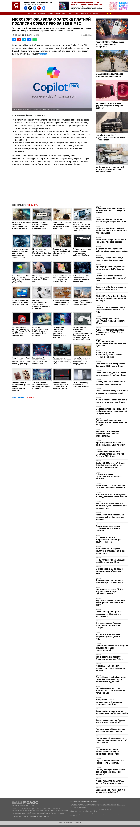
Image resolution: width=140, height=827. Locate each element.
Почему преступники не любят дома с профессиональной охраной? (110, 772)
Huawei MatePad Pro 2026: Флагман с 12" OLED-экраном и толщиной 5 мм (110, 690)
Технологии (66, 14)
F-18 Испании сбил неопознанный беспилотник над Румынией (111, 343)
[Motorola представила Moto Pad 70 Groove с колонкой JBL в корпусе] (42, 319)
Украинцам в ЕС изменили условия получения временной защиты (110, 668)
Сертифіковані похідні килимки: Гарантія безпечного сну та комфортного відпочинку (111, 679)
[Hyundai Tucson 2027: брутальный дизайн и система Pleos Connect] (112, 123)
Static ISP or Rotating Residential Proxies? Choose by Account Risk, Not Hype (111, 298)
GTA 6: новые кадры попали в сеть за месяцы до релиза (109, 75)
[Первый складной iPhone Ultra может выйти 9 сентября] (21, 292)
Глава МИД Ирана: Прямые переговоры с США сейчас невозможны (109, 614)
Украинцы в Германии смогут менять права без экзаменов (109, 258)
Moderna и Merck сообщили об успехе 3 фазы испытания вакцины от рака (110, 169)
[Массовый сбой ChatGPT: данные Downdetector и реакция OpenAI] (62, 374)
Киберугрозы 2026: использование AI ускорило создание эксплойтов (109, 702)
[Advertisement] (52, 184)
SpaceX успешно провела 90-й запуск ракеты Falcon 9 (110, 791)
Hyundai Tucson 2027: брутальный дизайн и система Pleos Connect (110, 137)
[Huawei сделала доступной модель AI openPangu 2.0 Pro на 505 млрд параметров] (21, 319)
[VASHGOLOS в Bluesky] (43, 8)
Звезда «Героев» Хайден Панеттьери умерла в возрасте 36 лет (110, 321)
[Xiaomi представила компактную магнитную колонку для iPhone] (62, 214)
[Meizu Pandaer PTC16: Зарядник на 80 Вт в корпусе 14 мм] (42, 267)
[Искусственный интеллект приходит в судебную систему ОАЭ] (62, 349)
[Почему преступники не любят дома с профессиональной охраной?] (42, 292)
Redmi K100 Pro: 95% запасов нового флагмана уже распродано (110, 44)
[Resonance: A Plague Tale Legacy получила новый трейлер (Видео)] (21, 214)
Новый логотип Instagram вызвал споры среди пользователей (112, 391)
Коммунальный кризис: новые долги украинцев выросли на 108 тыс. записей (111, 740)
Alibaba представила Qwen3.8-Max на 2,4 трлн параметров (110, 782)
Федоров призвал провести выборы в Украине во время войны (112, 249)
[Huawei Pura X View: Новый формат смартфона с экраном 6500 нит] (112, 91)
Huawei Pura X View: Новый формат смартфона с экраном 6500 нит (110, 105)
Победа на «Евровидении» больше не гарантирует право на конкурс (111, 422)
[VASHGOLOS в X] (30, 8)
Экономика (42, 14)
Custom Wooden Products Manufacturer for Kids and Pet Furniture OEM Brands (110, 454)
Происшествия (54, 14)
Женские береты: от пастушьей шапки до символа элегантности (111, 495)
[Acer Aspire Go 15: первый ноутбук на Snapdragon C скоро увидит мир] (21, 267)
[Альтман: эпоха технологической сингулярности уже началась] (42, 374)
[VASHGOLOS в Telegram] (34, 8)
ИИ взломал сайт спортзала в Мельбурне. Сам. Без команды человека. (110, 517)
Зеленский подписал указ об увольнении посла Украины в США (112, 712)
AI (90, 14)
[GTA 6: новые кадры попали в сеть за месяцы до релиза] (112, 61)
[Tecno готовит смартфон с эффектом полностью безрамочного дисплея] (62, 319)
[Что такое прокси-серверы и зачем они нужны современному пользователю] (21, 241)
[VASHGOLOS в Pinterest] (39, 8)
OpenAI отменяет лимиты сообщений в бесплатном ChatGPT (108, 528)
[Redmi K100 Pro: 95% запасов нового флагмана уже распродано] (112, 29)
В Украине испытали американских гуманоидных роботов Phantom (109, 539)
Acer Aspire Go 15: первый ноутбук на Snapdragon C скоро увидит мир (110, 551)
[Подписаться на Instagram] (114, 6)
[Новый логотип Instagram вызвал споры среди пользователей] (42, 214)
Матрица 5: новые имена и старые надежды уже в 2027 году (110, 636)
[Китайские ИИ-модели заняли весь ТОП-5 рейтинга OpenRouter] (42, 349)
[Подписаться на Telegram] (123, 6)
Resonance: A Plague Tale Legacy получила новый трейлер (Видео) (111, 373)
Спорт (102, 14)
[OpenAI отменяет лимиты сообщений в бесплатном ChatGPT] (62, 241)
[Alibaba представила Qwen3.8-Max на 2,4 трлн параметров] (62, 292)
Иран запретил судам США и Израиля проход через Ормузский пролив (109, 591)
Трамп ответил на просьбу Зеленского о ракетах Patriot (109, 658)
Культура (84, 14)
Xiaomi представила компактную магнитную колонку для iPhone (111, 400)
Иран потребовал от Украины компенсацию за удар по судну (110, 443)
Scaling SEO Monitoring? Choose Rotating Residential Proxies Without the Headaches (111, 465)
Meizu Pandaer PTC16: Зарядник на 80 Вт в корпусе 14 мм (111, 561)
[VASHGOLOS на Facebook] (25, 8)
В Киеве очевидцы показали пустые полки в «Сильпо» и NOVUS (109, 571)
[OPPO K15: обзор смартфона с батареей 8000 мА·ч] (82, 374)
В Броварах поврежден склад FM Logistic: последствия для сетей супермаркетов (111, 411)
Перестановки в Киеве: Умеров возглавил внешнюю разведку (110, 730)
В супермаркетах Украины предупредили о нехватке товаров (108, 625)
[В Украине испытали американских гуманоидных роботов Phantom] (82, 241)
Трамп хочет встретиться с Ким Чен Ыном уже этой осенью (111, 240)
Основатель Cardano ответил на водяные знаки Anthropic (111, 288)
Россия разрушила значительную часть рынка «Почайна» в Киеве (109, 354)
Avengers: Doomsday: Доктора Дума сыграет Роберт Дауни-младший (110, 332)
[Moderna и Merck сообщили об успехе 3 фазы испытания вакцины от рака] (112, 155)
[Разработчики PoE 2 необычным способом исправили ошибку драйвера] (21, 349)
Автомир (76, 14)
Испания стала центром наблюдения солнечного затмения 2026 (107, 433)
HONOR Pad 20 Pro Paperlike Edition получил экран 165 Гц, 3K (111, 220)
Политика (32, 14)
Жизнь (95, 14)
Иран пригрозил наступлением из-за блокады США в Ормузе (110, 267)
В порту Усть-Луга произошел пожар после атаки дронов (110, 382)
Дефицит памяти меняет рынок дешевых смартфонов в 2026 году (111, 309)
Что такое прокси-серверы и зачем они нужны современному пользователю (111, 505)
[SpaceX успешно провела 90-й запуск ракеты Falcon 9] (82, 292)
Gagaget (43, 53)
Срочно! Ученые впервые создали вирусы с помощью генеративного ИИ (112, 648)
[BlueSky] (14, 39)
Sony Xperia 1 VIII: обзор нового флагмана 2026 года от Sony (110, 364)
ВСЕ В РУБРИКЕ (25, 398)
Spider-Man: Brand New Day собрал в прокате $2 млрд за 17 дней (111, 278)
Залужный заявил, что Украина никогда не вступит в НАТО (110, 721)
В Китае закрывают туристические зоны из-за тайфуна (109, 476)
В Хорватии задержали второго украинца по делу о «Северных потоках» (111, 210)
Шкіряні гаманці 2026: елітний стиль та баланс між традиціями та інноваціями (111, 230)
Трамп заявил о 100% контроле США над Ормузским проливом (110, 486)
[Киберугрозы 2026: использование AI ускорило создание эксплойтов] (82, 267)
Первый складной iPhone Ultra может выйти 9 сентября (110, 761)
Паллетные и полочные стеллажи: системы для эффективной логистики (107, 751)
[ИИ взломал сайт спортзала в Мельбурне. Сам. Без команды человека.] (42, 241)
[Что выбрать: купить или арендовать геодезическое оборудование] (82, 349)
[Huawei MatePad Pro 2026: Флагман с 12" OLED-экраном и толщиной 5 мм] (62, 267)
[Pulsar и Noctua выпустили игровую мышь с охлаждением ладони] (21, 374)
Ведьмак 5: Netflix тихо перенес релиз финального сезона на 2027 (111, 602)
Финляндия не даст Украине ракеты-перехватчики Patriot (110, 581)
